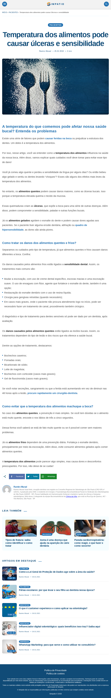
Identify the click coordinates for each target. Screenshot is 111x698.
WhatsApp (51, 476)
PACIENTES (13, 12)
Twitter (35, 476)
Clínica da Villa (71, 496)
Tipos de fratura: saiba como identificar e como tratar (18, 543)
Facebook (19, 476)
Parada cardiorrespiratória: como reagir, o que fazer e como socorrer (89, 543)
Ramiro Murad (45, 51)
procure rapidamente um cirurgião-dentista (52, 393)
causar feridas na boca (58, 138)
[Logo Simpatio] (55, 4)
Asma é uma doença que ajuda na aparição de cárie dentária (54, 543)
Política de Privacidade (55, 670)
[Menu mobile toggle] (4, 4)
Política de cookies (55, 673)
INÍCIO (4, 12)
